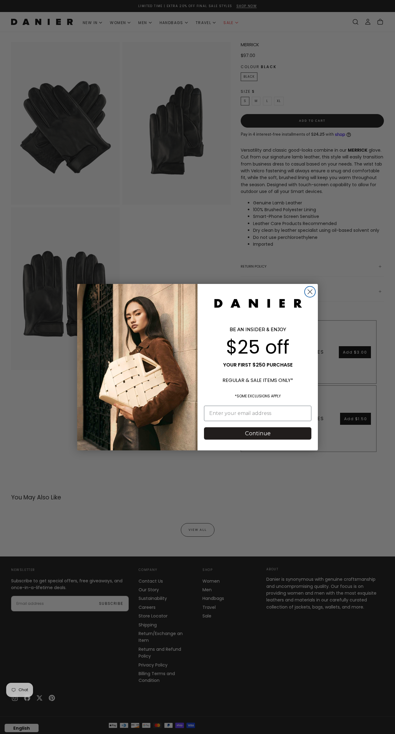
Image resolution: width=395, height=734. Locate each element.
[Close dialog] (310, 291)
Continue (258, 433)
